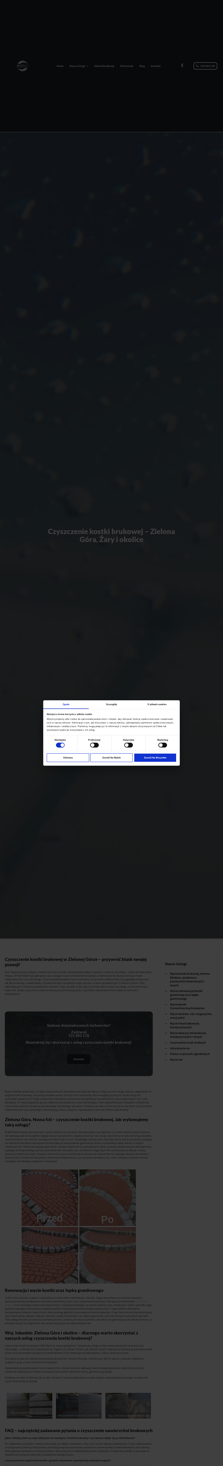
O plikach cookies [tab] (157, 704)
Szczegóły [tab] (111, 704)
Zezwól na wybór (111, 757)
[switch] (94, 745)
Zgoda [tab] (66, 704)
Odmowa (68, 757)
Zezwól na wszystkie (155, 757)
